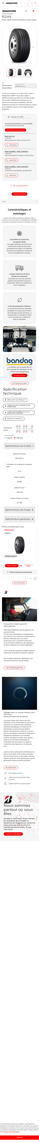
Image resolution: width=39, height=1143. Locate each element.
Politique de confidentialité (11, 1132)
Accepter (19, 1137)
